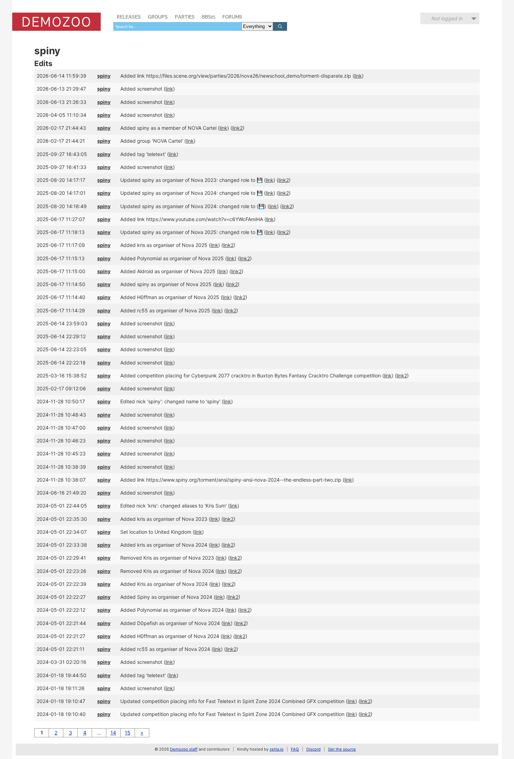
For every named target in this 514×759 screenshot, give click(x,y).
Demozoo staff (184, 749)
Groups (158, 17)
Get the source (342, 749)
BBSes (208, 17)
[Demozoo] (56, 22)
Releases (129, 17)
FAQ (295, 749)
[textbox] (177, 26)
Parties (185, 17)
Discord (313, 749)
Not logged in (447, 18)
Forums (232, 17)
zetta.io (277, 749)
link (358, 76)
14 (113, 733)
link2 (237, 128)
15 (127, 733)
